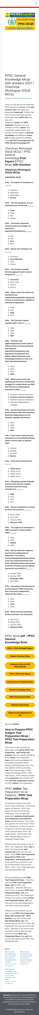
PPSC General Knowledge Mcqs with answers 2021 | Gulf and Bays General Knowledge (26, 956)
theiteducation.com (17, 870)
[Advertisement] (19, 53)
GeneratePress (19, 1012)
